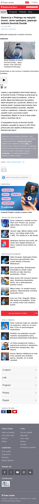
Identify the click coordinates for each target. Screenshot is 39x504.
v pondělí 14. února (16, 125)
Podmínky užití (25, 498)
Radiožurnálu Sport (25, 141)
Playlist (5, 400)
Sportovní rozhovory (8, 29)
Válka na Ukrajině (8, 432)
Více (31, 12)
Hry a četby (7, 190)
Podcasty (5, 457)
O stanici (6, 370)
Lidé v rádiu (24, 438)
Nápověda (24, 435)
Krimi (5, 194)
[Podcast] (2, 87)
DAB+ (27, 143)
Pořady (22, 12)
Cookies (4, 498)
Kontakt (23, 444)
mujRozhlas (6, 153)
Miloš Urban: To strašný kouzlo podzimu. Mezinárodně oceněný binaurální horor (23, 291)
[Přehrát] (4, 80)
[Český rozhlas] (7, 2)
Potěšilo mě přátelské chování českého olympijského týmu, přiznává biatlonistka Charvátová (23, 335)
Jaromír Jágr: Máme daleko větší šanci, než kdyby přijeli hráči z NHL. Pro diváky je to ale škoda (24, 233)
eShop (4, 441)
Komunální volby (8, 435)
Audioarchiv (6, 454)
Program (13, 12)
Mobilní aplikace (8, 460)
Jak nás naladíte (26, 432)
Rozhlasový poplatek (28, 447)
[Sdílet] (5, 87)
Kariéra (23, 441)
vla (23, 162)
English (34, 498)
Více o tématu (8, 320)
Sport (3, 12)
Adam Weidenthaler (13, 162)
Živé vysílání (7, 203)
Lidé (4, 377)
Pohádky (15, 194)
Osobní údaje (13, 498)
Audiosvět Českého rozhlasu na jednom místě (16, 212)
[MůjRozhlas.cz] (4, 39)
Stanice (4, 438)
